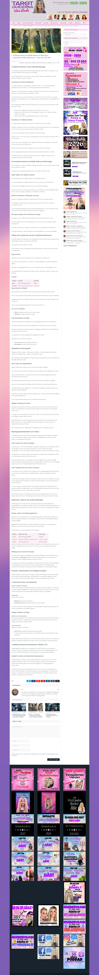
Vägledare (63, 23)
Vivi (13, 61)
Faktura (46, 23)
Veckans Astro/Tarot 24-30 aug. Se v (74, 235)
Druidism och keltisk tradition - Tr (74, 230)
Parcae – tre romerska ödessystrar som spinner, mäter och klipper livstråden (35, 715)
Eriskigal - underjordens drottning (74, 216)
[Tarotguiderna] (29, 6)
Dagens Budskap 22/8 (71, 221)
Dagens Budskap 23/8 (71, 211)
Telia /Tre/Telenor (28, 23)
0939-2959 (78, 3)
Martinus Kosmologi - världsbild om (74, 226)
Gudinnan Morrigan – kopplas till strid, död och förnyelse (52, 715)
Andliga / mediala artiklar (68, 32)
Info (84, 23)
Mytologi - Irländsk (46, 62)
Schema (70, 23)
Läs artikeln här (73, 214)
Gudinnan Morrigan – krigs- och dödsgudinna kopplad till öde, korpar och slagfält (19, 715)
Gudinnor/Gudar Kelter (36, 62)
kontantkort (54, 23)
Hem (14, 23)
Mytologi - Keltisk (56, 62)
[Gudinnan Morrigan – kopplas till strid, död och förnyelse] (52, 708)
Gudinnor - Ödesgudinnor (25, 62)
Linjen (18, 23)
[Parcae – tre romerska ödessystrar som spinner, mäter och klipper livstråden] (35, 708)
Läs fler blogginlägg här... (70, 245)
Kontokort (38, 23)
